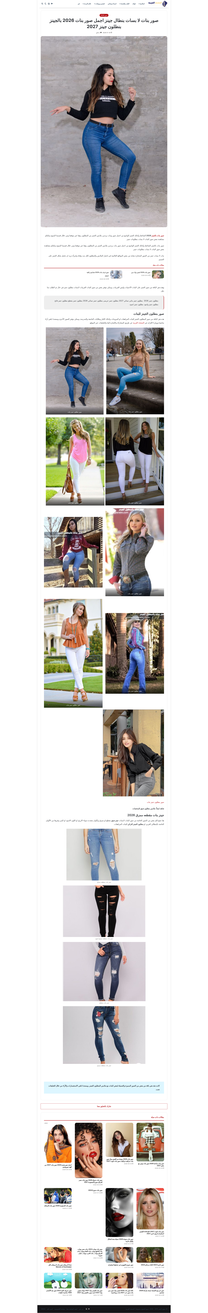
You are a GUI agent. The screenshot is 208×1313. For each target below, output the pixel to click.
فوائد (134, 4)
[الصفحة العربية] (157, 3)
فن (79, 4)
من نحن (81, 1309)
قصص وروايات (100, 4)
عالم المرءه (87, 4)
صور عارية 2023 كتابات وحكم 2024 (152, 1265)
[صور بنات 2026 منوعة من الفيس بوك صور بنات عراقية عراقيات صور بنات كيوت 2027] (119, 1140)
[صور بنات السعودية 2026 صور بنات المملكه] (58, 1196)
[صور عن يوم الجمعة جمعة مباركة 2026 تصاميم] (150, 1280)
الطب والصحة (125, 4)
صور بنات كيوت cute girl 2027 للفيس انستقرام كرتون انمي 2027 (152, 1232)
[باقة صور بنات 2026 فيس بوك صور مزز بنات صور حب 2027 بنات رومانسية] (119, 1280)
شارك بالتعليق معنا (104, 1106)
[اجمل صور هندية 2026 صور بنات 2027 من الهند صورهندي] (58, 1143)
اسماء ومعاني (112, 4)
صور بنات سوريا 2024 (95, 1190)
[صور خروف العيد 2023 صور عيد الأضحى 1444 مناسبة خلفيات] (58, 1280)
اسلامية (142, 4)
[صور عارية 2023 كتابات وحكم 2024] (150, 1255)
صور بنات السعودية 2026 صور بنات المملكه (58, 1206)
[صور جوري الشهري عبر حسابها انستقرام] (119, 1255)
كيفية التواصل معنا (71, 1309)
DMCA (43, 1309)
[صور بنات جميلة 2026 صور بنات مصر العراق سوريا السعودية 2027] (88, 1150)
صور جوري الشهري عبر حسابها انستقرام (120, 1265)
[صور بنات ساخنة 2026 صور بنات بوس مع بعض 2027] (150, 1142)
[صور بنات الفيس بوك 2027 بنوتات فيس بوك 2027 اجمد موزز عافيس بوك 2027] (88, 1280)
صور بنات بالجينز (158, 235)
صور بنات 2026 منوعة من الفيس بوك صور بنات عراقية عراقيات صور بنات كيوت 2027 (119, 1160)
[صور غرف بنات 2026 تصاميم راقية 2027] (116, 274)
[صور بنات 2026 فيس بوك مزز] (158, 274)
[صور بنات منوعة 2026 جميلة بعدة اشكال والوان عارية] (119, 1212)
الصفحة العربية (138, 323)
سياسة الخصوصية (59, 1309)
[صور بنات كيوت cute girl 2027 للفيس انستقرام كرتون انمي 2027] (150, 1208)
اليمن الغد (50, 1309)
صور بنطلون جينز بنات (155, 802)
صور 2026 (104, 15)
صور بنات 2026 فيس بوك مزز (140, 272)
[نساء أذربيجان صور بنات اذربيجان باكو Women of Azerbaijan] (58, 1255)
